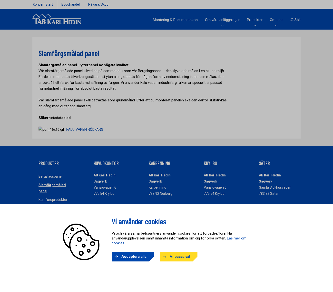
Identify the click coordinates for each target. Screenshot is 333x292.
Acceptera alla (134, 256)
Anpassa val (180, 256)
